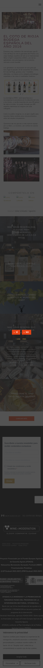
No (27, 332)
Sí (17, 332)
